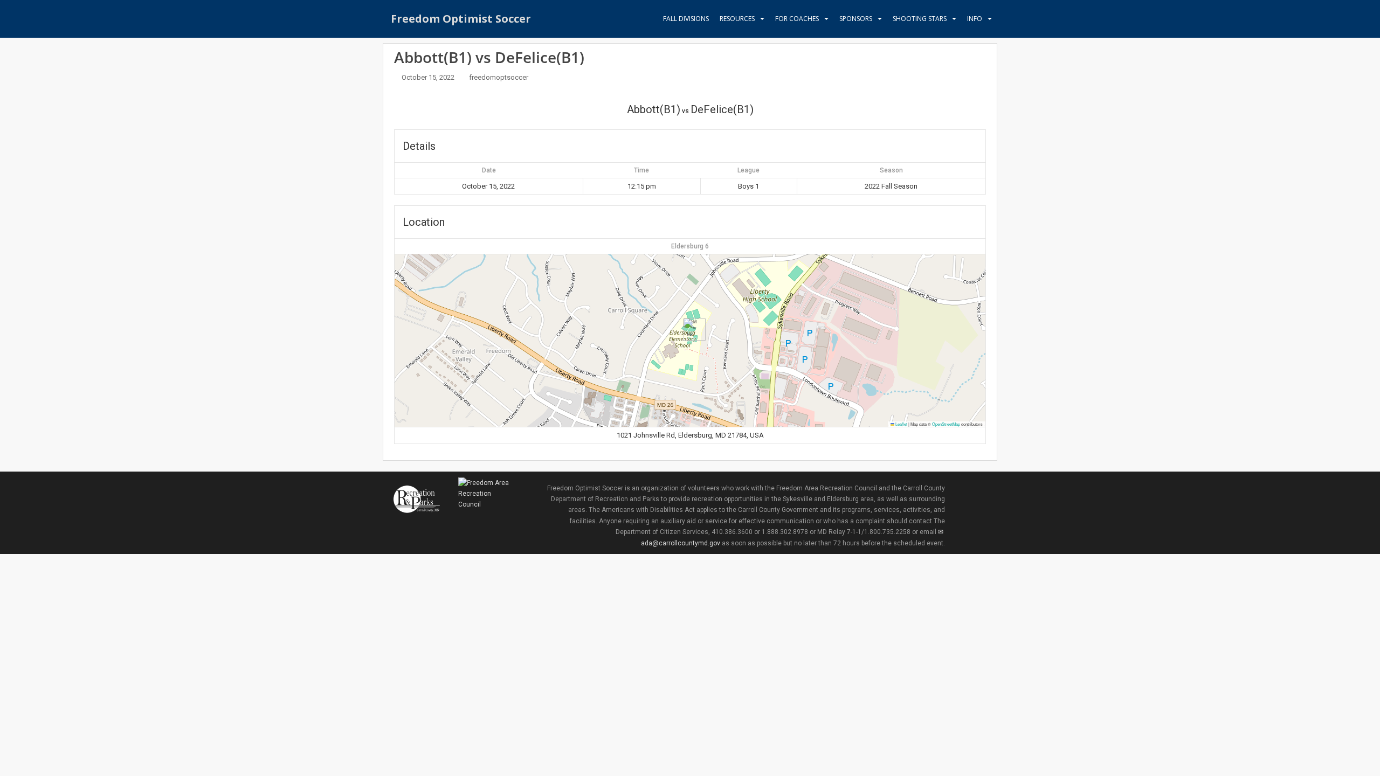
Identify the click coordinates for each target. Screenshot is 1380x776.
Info (974, 18)
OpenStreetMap (946, 424)
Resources (737, 18)
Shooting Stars (920, 18)
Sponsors (855, 18)
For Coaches (797, 18)
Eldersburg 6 (690, 246)
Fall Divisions (686, 18)
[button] (690, 329)
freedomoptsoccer (498, 77)
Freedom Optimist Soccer (461, 18)
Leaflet (900, 424)
